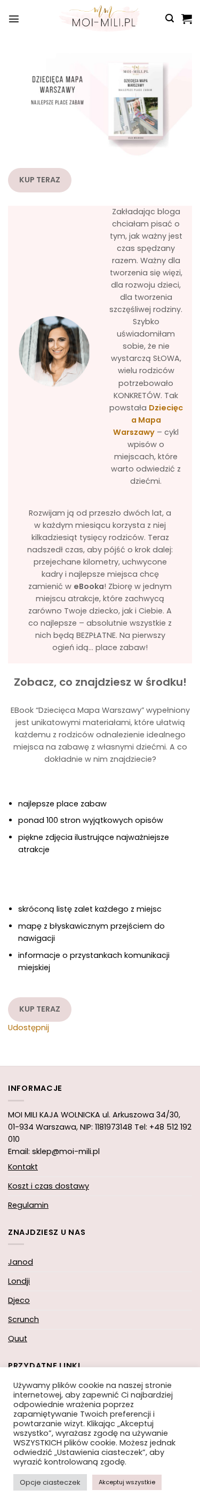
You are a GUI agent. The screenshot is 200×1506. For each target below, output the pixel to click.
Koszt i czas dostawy (48, 1186)
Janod (20, 1262)
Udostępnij (28, 1027)
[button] (14, 18)
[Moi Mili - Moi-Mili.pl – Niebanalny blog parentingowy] (100, 18)
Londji (19, 1281)
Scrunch (23, 1319)
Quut (17, 1338)
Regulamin (28, 1205)
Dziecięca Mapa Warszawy (148, 420)
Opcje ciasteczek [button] (50, 1482)
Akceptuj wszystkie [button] (127, 1482)
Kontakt (23, 1167)
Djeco (19, 1300)
